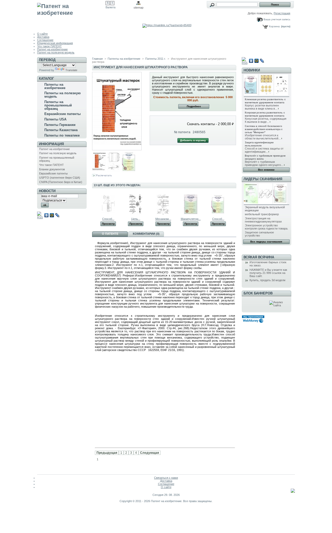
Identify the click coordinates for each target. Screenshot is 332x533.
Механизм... (163, 218)
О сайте (42, 33)
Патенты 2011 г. (155, 58)
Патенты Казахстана (61, 130)
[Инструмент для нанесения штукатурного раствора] (99, 171)
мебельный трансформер (262, 214)
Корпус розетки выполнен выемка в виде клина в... (262, 107)
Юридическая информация (55, 43)
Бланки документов (52, 169)
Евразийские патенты (62, 114)
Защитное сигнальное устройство (259, 234)
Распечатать (104, 175)
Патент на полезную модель (55, 52)
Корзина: (274, 26)
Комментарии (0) (146, 233)
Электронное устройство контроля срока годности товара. (266, 227)
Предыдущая (106, 453)
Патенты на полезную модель (62, 94)
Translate (71, 70)
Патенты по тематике (62, 135)
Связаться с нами (166, 477)
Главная (97, 58)
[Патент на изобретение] (71, 13)
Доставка (43, 36)
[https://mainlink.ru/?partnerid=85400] (166, 25)
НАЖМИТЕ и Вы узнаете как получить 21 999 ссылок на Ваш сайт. (268, 273)
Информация (51, 144)
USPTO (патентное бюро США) (59, 177)
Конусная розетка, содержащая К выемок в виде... (265, 120)
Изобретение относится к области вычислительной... (263, 137)
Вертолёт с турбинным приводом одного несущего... (264, 163)
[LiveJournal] (57, 215)
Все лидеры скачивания (266, 241)
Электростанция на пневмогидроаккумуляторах (263, 220)
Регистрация (282, 13)
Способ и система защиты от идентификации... (264, 150)
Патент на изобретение (52, 49)
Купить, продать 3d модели (267, 280)
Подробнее (194, 106)
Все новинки (266, 169)
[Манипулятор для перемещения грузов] (191, 213)
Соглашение (45, 40)
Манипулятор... (191, 218)
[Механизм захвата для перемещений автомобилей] (163, 213)
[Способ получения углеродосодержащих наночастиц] (218, 213)
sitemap (138, 7)
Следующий (234, 204)
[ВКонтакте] (46, 215)
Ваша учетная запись (277, 19)
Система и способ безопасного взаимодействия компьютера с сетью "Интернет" (263, 129)
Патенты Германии (59, 125)
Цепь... (135, 218)
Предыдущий (93, 204)
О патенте (110, 233)
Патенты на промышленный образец (58, 105)
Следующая (149, 453)
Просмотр (108, 223)
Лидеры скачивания (263, 179)
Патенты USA (55, 119)
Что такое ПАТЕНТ (49, 46)
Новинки (252, 70)
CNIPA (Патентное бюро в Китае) (60, 182)
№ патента (182, 132)
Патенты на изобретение (54, 86)
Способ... (108, 218)
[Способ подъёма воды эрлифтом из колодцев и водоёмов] (108, 213)
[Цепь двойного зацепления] (136, 213)
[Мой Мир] (52, 215)
